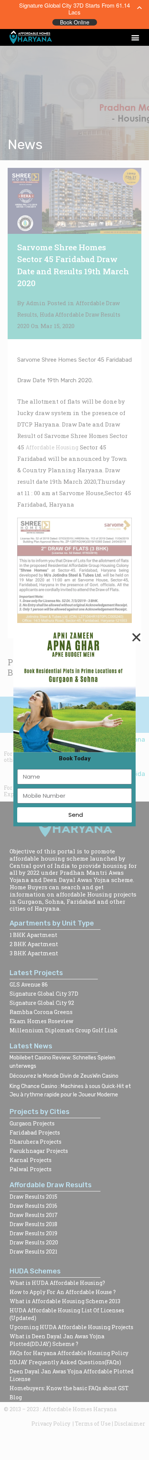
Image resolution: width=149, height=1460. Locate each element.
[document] (74, 730)
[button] (135, 37)
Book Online (74, 22)
